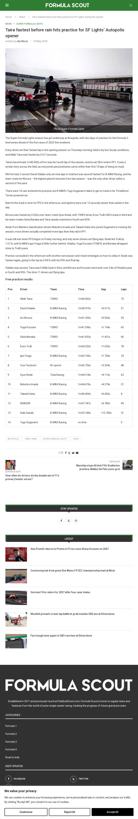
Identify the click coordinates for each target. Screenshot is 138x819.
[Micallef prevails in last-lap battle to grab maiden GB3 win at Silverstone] (16, 619)
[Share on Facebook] (65, 452)
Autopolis (13, 439)
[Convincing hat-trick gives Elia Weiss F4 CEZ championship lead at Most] (16, 576)
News (22, 17)
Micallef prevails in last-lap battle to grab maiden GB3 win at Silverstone (72, 614)
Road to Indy (12, 757)
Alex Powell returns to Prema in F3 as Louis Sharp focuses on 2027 (70, 548)
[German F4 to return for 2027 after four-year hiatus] (16, 598)
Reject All (69, 812)
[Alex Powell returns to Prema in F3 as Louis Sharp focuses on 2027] (16, 554)
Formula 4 (11, 749)
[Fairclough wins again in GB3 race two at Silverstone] (16, 641)
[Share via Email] (77, 452)
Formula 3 (11, 741)
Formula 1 (11, 726)
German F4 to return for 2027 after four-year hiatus (60, 592)
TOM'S (76, 439)
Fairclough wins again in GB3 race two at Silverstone (61, 635)
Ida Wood (22, 41)
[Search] (131, 5)
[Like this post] (62, 452)
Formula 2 (11, 733)
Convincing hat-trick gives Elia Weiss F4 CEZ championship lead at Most (73, 570)
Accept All (112, 812)
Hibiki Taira (31, 439)
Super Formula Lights (55, 439)
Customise (26, 812)
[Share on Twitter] (69, 452)
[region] (69, 802)
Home (8, 17)
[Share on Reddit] (73, 452)
